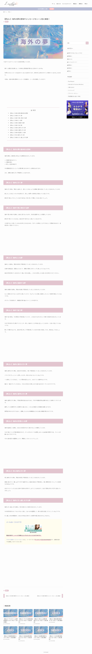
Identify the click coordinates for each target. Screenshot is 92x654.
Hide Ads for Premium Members (75, 84)
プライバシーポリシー (73, 93)
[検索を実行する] (87, 43)
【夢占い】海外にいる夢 (15, 120)
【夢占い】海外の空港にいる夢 (17, 132)
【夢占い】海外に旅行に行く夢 (17, 128)
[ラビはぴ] (11, 3)
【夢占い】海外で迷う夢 (15, 125)
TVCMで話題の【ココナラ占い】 (14, 539)
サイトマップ (71, 90)
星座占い (70, 68)
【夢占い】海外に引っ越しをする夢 (18, 137)
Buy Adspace (71, 81)
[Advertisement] (33, 93)
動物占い (70, 65)
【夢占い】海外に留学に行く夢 (17, 130)
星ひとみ (70, 59)
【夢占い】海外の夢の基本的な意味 (18, 113)
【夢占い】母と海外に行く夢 (16, 135)
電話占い (70, 56)
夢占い (6, 21)
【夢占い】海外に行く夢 (15, 115)
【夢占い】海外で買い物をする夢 (18, 118)
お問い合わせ (71, 87)
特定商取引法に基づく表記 (74, 96)
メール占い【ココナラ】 (14, 522)
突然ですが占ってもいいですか (75, 53)
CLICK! (51, 9)
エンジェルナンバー (72, 62)
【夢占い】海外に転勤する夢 (16, 123)
